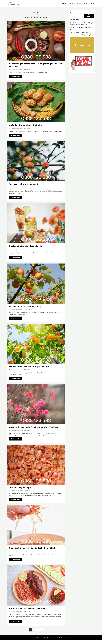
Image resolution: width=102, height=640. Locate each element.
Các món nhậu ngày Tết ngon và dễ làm (27, 608)
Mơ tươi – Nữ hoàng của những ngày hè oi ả (29, 367)
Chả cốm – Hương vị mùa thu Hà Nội (25, 125)
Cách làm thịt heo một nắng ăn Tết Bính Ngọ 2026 (32, 548)
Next (40, 630)
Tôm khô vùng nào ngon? (20, 487)
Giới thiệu (71, 3)
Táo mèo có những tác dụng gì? (23, 184)
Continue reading (15, 76)
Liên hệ (92, 3)
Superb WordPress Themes (61, 637)
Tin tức (85, 3)
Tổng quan (63, 3)
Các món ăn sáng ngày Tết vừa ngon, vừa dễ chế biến (33, 427)
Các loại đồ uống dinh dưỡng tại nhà (25, 246)
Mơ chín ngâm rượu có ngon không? (25, 306)
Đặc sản (79, 3)
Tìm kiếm (72, 13)
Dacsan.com (12, 2)
